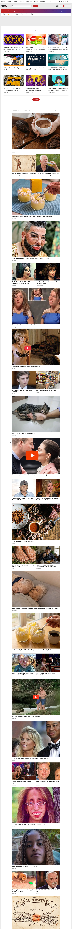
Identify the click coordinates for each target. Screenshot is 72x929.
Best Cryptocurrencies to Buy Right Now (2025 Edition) (35, 68)
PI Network (39, 11)
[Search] (57, 6)
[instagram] (65, 1)
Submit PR (49, 1)
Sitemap (15, 1)
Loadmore (36, 99)
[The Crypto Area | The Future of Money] (4, 6)
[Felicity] (18, 14)
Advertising (42, 1)
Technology (59, 11)
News (19, 11)
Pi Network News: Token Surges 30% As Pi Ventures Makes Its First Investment (13, 48)
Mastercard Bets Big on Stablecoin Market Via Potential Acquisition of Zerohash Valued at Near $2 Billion (35, 48)
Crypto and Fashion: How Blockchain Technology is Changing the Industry (58, 89)
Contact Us (9, 1)
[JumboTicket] (4, 14)
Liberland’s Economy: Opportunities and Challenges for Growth (13, 89)
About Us (3, 1)
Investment (32, 11)
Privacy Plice (21, 1)
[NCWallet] (22, 14)
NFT (53, 11)
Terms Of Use (29, 1)
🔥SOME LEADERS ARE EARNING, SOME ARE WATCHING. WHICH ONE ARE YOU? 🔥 (58, 69)
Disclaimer (36, 1)
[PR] (32, 14)
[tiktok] (70, 1)
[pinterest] (63, 1)
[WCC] (11, 14)
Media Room (47, 11)
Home (3, 11)
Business (25, 11)
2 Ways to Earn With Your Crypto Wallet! (12, 68)
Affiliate (9, 11)
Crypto (14, 11)
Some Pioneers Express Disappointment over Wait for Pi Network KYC (34, 89)
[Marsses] (27, 14)
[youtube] (67, 1)
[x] (61, 1)
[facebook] (59, 1)
